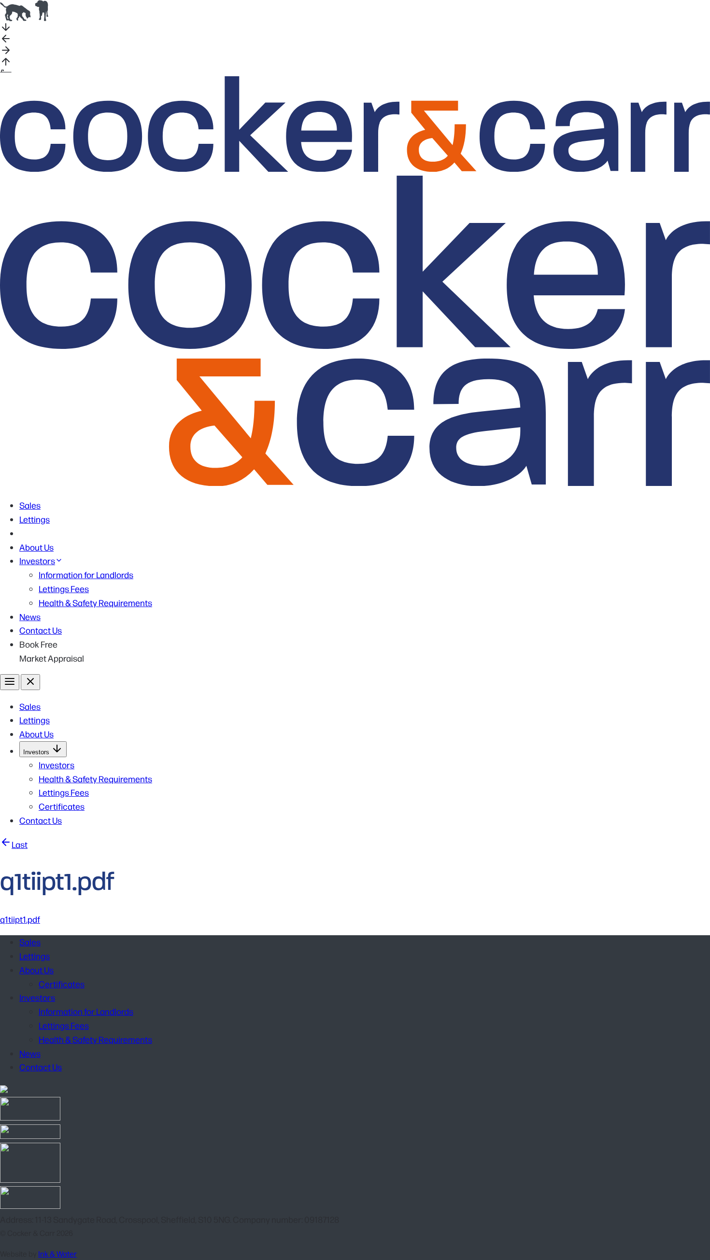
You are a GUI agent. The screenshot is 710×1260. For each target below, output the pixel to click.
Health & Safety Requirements (95, 602)
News (30, 616)
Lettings (34, 519)
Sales (30, 505)
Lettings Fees (64, 588)
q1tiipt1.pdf (20, 919)
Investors (37, 560)
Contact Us (40, 630)
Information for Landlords (86, 574)
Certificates (62, 806)
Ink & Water (57, 1253)
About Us (36, 547)
